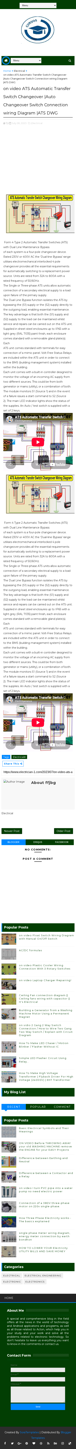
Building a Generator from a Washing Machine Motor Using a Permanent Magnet (45, 1013)
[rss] (48, 1443)
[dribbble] (41, 1443)
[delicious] (70, 1443)
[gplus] (19, 1443)
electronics (35, 1281)
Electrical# (19, 756)
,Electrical (36, 123)
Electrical (19, 70)
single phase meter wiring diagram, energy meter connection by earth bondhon (44, 1236)
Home (7, 70)
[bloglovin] (34, 1443)
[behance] (55, 1443)
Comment (62, 1107)
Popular (38, 1107)
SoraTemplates (29, 1432)
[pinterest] (27, 1443)
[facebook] (5, 1443)
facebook (61, 842)
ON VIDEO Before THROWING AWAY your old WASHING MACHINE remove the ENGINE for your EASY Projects (45, 1146)
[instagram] (62, 1443)
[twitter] (12, 1443)
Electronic (12, 1281)
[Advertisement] (38, 162)
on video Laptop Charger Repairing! (45, 980)
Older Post (63, 831)
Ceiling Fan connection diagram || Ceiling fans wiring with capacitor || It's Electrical (44, 998)
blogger (13, 842)
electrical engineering (43, 1275)
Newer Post (12, 831)
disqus (37, 842)
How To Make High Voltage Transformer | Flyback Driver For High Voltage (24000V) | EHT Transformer (46, 1076)
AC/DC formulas (30, 950)
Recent (13, 1107)
